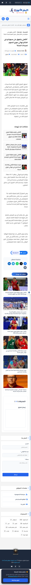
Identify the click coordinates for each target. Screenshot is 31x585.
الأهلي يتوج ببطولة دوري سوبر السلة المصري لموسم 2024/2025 (12, 157)
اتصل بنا (23, 504)
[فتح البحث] (7, 18)
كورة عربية (24, 535)
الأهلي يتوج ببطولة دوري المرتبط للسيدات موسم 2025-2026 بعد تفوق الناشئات (13, 135)
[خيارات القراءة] (29, 292)
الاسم (27, 444)
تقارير (15, 524)
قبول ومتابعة (15, 580)
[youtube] (2, 2)
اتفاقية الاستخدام (20, 499)
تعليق (7, 54)
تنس (7, 524)
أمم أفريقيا (24, 524)
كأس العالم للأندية (11, 527)
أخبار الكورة (24, 520)
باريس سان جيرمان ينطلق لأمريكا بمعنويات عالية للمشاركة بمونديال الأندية (13, 146)
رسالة (27, 459)
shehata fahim (20, 51)
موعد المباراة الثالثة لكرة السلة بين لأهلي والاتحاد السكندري (15, 371)
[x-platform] (10, 2)
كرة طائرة (15, 531)
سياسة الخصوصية (20, 494)
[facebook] (6, 2)
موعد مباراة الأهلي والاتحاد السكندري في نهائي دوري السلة (13, 167)
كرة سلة (25, 531)
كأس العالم (24, 527)
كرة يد (6, 531)
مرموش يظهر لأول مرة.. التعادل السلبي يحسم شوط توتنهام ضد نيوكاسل (13, 25)
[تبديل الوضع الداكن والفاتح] (3, 18)
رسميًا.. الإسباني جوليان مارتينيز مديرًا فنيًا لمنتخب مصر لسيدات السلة (15, 390)
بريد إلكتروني (24, 451)
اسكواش (13, 520)
